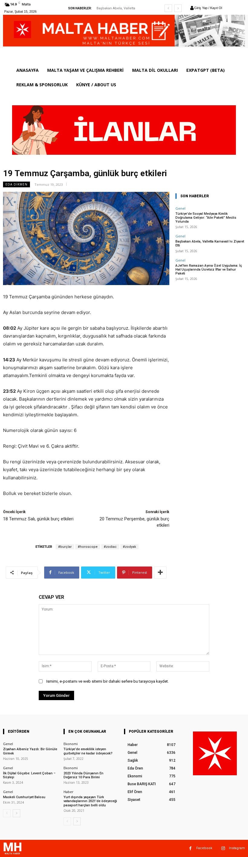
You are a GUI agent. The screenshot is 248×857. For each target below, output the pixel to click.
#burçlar (65, 547)
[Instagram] (223, 848)
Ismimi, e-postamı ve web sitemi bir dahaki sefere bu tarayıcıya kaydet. (107, 681)
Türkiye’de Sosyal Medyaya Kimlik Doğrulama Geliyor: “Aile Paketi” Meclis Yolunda (205, 218)
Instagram (237, 848)
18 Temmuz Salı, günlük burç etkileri (38, 519)
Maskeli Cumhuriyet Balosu (24, 797)
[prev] (168, 8)
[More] (160, 573)
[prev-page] (7, 813)
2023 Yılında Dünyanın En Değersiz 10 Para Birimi (83, 775)
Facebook (204, 848)
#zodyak (129, 547)
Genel (180, 208)
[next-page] (16, 813)
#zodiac (110, 547)
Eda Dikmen (16, 184)
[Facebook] (190, 848)
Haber (68, 791)
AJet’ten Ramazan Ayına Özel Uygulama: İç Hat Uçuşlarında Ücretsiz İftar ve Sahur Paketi (208, 269)
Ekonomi (71, 743)
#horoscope (88, 547)
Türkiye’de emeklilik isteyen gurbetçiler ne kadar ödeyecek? (88, 751)
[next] (178, 8)
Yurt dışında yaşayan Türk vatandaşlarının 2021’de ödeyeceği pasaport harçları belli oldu (90, 801)
